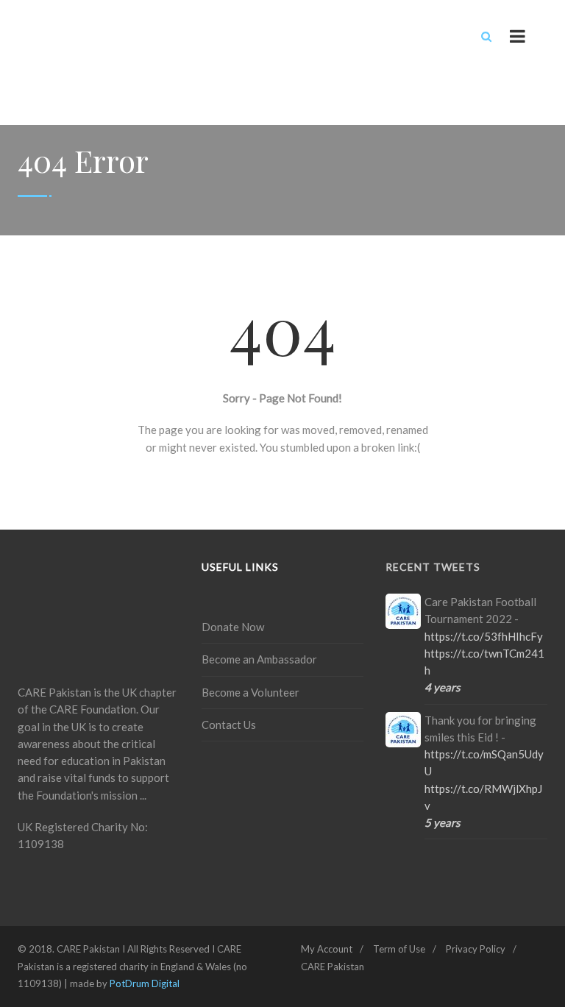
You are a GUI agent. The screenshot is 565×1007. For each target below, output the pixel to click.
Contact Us (229, 724)
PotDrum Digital (145, 983)
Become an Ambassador (259, 659)
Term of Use (399, 949)
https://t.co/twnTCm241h (484, 662)
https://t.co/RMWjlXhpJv (483, 797)
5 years (442, 822)
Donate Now (233, 626)
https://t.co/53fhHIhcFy (483, 636)
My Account (326, 949)
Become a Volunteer (250, 692)
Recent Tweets (432, 567)
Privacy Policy (475, 949)
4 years (442, 687)
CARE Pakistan (332, 966)
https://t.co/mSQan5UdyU (484, 762)
